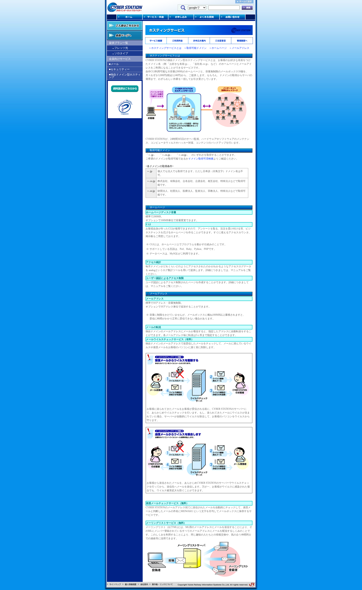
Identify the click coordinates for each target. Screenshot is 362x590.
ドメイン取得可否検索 (200, 158)
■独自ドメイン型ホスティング (125, 76)
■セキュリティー (119, 69)
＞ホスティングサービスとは (165, 48)
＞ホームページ (218, 48)
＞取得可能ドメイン (195, 48)
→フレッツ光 (120, 47)
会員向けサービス (120, 58)
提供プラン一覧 (118, 42)
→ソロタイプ (120, 53)
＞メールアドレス (239, 48)
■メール (114, 64)
